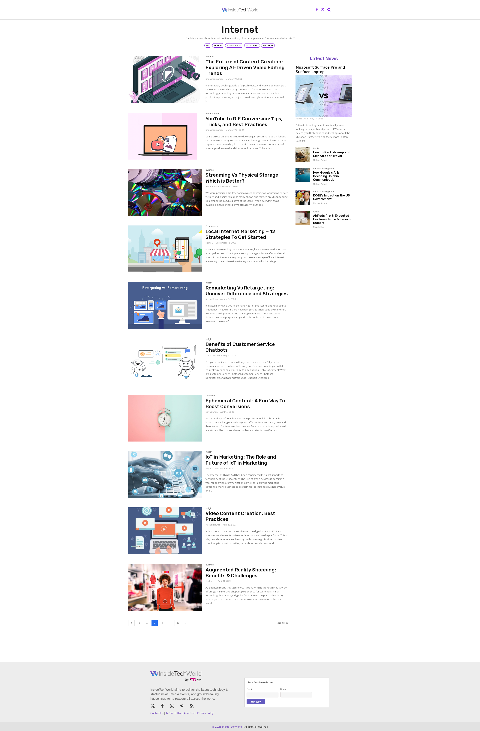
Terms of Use (174, 713)
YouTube (268, 45)
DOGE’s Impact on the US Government (331, 197)
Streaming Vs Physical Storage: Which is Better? (243, 178)
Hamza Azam (320, 203)
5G (207, 45)
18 (178, 623)
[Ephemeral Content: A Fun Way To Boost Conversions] (165, 418)
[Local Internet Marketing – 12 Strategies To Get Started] (165, 248)
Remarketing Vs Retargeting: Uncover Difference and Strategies (247, 291)
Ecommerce (212, 226)
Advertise (189, 713)
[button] (329, 9)
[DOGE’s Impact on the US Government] (303, 197)
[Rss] (191, 706)
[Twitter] (323, 10)
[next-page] (186, 623)
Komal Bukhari (213, 355)
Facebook (210, 396)
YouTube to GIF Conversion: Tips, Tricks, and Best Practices (244, 121)
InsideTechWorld (231, 726)
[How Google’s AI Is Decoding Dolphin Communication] (303, 175)
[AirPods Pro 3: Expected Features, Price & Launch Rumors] (303, 218)
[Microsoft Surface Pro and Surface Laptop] (324, 96)
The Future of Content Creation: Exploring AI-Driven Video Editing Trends (245, 67)
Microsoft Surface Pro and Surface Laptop (320, 69)
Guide (316, 148)
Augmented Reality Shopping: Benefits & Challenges (241, 573)
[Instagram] (172, 706)
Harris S (209, 243)
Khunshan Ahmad (215, 79)
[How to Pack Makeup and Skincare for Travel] (303, 154)
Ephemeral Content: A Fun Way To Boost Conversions (245, 403)
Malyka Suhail (320, 160)
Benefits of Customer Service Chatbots (240, 347)
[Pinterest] (182, 706)
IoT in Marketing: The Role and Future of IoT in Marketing (241, 460)
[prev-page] (131, 623)
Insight (209, 283)
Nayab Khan (212, 299)
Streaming (252, 45)
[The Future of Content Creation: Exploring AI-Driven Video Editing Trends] (165, 79)
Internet (210, 57)
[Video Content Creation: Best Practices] (165, 530)
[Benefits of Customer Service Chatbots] (165, 361)
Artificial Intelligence (323, 169)
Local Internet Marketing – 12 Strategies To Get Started (240, 234)
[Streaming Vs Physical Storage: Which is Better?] (165, 192)
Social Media (234, 45)
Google (218, 45)
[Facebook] (317, 10)
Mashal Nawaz (213, 525)
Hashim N (210, 581)
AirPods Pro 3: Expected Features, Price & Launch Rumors (332, 219)
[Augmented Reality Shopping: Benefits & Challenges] (165, 587)
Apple (316, 212)
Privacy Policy (205, 713)
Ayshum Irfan (212, 186)
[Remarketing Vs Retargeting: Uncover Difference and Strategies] (165, 305)
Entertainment (213, 114)
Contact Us (157, 713)
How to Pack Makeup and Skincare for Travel (331, 154)
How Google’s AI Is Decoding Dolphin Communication (326, 176)
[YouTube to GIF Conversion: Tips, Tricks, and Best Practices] (165, 136)
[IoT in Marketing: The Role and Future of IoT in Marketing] (165, 474)
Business (210, 170)
